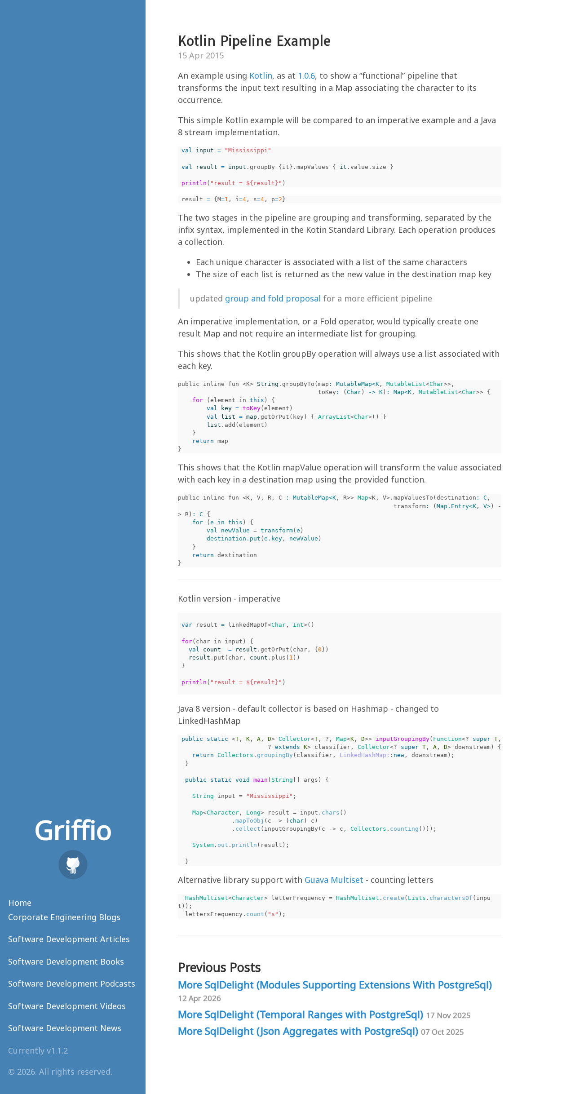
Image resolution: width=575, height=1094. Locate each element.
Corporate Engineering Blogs (64, 917)
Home (19, 902)
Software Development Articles (69, 939)
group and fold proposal (273, 298)
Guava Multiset (334, 879)
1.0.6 (306, 75)
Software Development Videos (67, 1006)
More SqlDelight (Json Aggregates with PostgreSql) (321, 1031)
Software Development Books (66, 961)
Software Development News (64, 1028)
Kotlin (260, 75)
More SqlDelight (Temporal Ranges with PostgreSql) (324, 1014)
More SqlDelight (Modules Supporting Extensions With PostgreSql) (335, 990)
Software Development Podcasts (71, 983)
